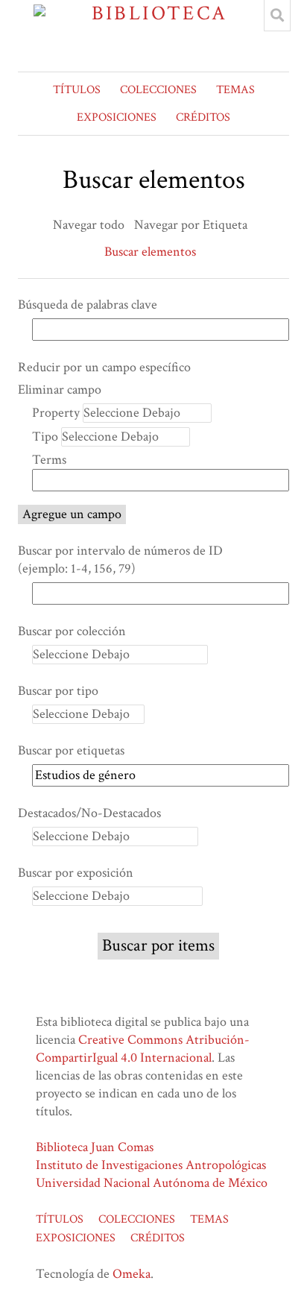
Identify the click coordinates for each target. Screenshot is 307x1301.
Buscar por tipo (58, 690)
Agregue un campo (71, 514)
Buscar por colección (72, 631)
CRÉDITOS (203, 117)
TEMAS (235, 90)
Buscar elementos (150, 251)
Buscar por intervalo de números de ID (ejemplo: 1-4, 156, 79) (120, 559)
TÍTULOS (77, 90)
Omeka (132, 1273)
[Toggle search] (277, 15)
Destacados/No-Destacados (89, 813)
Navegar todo (88, 224)
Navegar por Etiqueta (190, 224)
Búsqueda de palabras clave (87, 304)
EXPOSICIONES (116, 117)
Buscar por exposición (75, 872)
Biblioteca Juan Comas (95, 1147)
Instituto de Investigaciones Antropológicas (151, 1165)
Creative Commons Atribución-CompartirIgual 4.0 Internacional (143, 1048)
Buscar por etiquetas (71, 750)
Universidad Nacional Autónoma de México (152, 1182)
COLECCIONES (158, 90)
